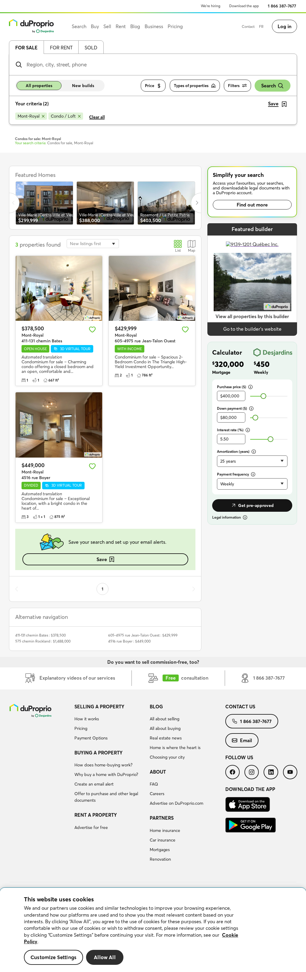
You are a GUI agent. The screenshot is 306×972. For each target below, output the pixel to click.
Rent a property (95, 815)
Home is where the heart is (175, 747)
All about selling (164, 719)
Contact (248, 26)
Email (246, 740)
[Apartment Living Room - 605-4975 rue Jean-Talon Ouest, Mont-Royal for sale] (152, 288)
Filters (234, 85)
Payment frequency (233, 474)
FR (261, 26)
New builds (83, 85)
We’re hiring (210, 6)
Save (102, 559)
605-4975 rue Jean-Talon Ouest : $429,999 (143, 635)
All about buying (165, 728)
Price (149, 85)
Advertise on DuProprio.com (176, 803)
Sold (91, 48)
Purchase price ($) (231, 387)
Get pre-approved (256, 505)
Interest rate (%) (230, 430)
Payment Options (91, 738)
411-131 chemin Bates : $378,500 (40, 635)
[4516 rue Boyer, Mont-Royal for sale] (59, 424)
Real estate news (166, 738)
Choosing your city (167, 757)
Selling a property (99, 707)
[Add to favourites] (92, 329)
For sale (26, 48)
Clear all (97, 117)
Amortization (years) (233, 451)
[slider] (263, 396)
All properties (39, 85)
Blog (156, 707)
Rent (121, 26)
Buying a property (98, 753)
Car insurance (162, 840)
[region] (153, 930)
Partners (162, 818)
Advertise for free (91, 827)
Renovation (160, 859)
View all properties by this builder (252, 316)
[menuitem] (109, 723)
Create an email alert (94, 784)
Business (154, 26)
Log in (284, 26)
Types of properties (191, 85)
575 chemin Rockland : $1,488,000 (43, 641)
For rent (61, 48)
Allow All (105, 957)
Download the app (244, 6)
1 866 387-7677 (282, 6)
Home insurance (165, 830)
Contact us (240, 707)
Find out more (252, 205)
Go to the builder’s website (252, 329)
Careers (157, 793)
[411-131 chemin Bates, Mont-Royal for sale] (59, 288)
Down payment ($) (232, 408)
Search (268, 86)
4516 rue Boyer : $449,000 (129, 641)
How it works (86, 719)
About (158, 772)
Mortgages (160, 849)
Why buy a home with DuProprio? (106, 774)
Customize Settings (53, 957)
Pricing (80, 728)
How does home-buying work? (103, 765)
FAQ (154, 784)
